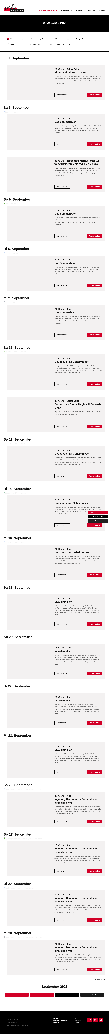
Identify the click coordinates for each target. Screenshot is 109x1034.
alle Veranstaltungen (17, 994)
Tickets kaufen (94, 95)
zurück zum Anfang (99, 979)
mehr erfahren (62, 95)
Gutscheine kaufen (67, 994)
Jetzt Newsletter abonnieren (41, 994)
